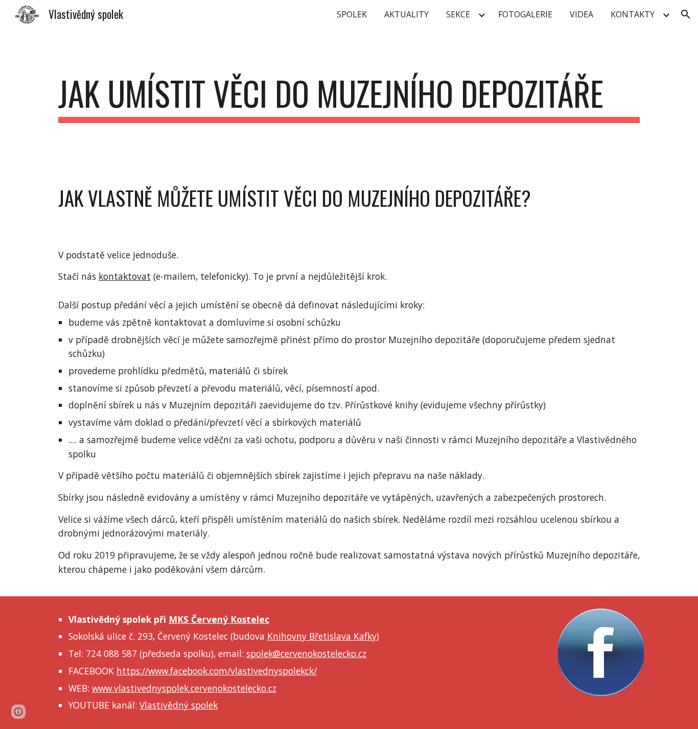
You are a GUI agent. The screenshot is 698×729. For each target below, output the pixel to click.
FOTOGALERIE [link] (525, 14)
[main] (349, 98)
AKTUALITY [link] (406, 14)
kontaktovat (125, 276)
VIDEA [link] (581, 14)
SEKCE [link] (458, 14)
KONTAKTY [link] (633, 14)
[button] (685, 14)
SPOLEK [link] (352, 14)
